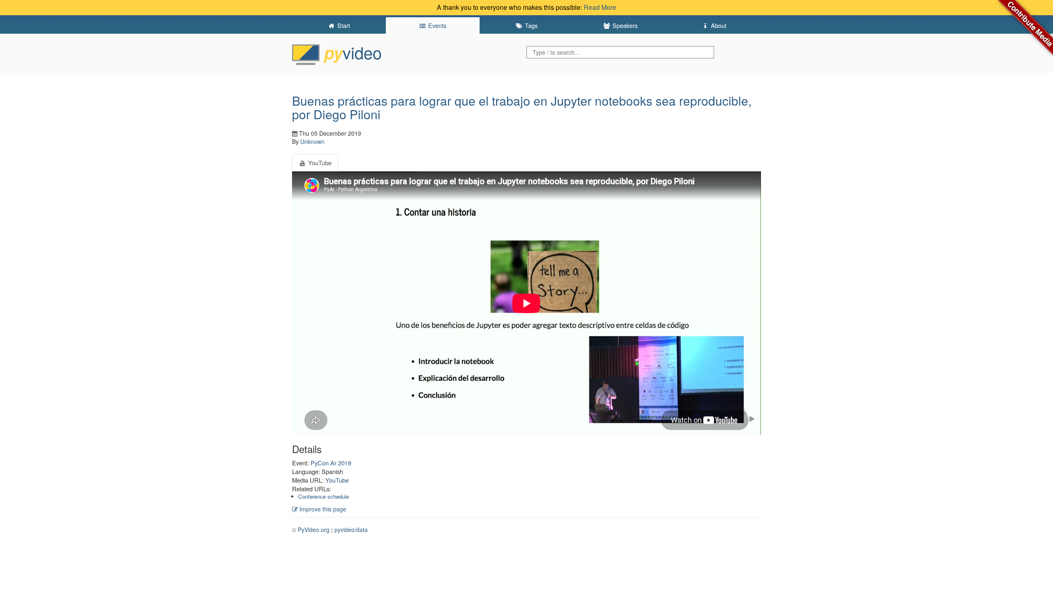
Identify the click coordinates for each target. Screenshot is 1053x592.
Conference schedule (323, 496)
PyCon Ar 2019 (331, 462)
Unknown (312, 141)
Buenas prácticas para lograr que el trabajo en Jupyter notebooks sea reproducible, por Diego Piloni (521, 107)
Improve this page (322, 509)
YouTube (337, 480)
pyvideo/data (351, 529)
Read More (600, 7)
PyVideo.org (313, 529)
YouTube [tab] (319, 162)
